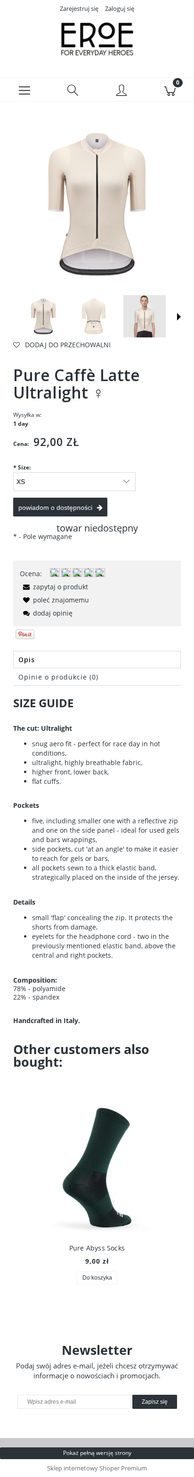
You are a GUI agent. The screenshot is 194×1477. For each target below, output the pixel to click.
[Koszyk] (170, 90)
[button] (24, 90)
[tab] (97, 659)
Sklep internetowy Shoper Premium (97, 1468)
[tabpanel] (97, 862)
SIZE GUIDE (43, 703)
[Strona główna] (97, 39)
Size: (22, 467)
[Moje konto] (121, 91)
